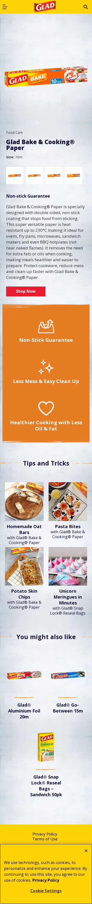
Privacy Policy (44, 834)
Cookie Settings (45, 890)
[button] (4, 6)
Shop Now (26, 291)
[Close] (86, 850)
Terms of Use (44, 839)
